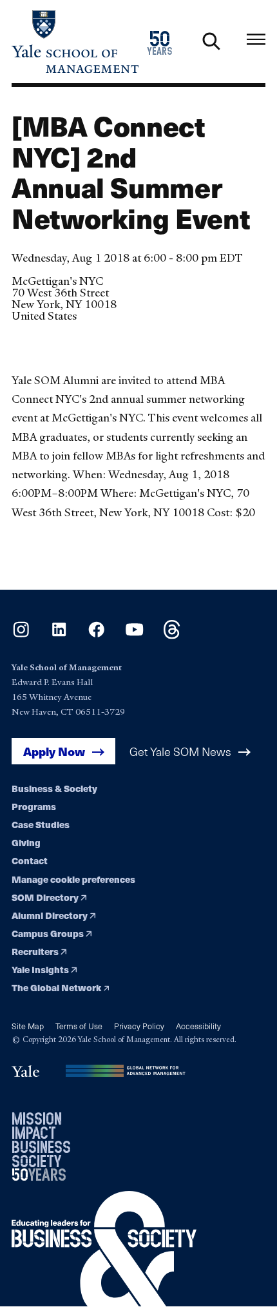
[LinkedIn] (59, 635)
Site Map (28, 1025)
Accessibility (198, 1025)
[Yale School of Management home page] (75, 41)
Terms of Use (78, 1025)
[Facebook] (96, 635)
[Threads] (171, 635)
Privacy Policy (139, 1025)
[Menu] (256, 39)
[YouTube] (134, 635)
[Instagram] (21, 635)
